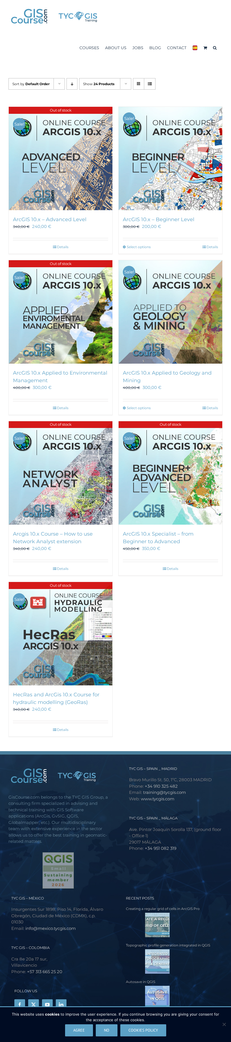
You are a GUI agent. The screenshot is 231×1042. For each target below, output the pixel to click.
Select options (139, 247)
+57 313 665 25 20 (44, 971)
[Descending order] (71, 84)
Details (62, 247)
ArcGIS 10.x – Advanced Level (49, 219)
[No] (224, 1024)
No (106, 1030)
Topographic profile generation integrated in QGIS (168, 945)
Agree (79, 1030)
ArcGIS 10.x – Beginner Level (158, 219)
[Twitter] (33, 1004)
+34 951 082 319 (160, 848)
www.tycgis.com (157, 798)
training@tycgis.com (164, 792)
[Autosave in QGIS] (148, 998)
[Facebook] (19, 1004)
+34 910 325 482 (161, 786)
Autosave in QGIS (140, 982)
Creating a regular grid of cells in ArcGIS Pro (163, 909)
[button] (215, 47)
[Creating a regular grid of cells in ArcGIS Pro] (148, 925)
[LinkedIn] (61, 1004)
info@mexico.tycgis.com (50, 928)
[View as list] (149, 83)
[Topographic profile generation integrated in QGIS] (148, 961)
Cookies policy (143, 1030)
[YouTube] (47, 1004)
